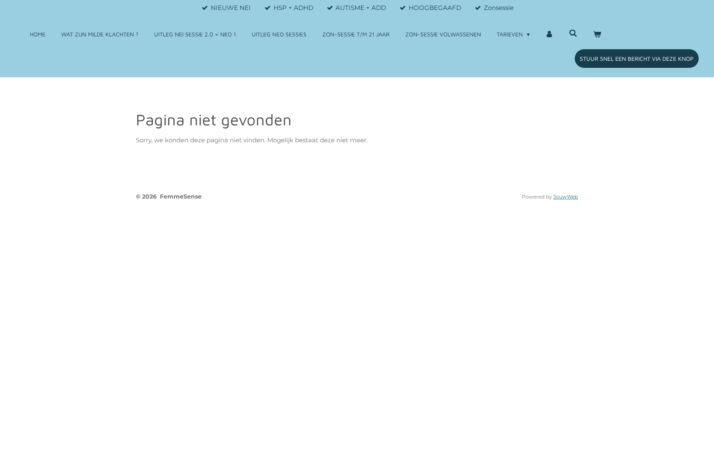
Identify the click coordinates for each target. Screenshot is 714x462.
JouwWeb (565, 197)
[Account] (549, 34)
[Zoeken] (573, 33)
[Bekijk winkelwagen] (597, 34)
